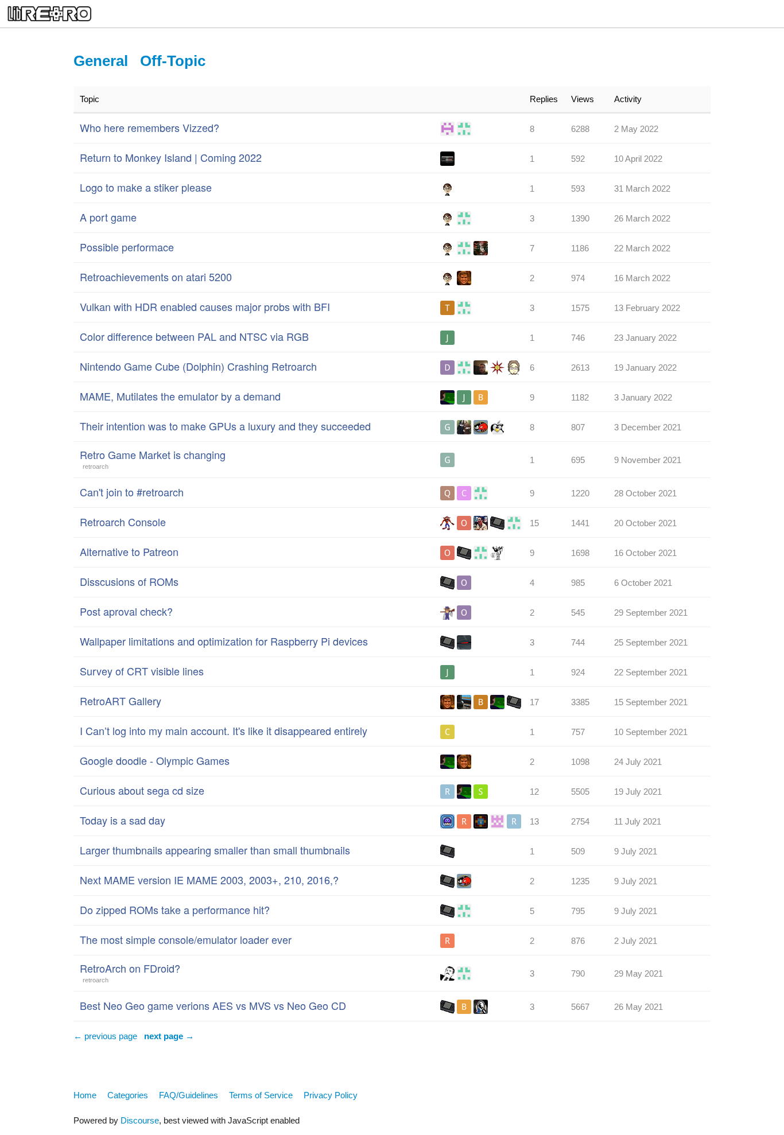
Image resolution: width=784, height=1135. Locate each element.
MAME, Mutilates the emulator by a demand (180, 395)
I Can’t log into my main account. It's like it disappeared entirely (223, 730)
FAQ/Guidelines (188, 1095)
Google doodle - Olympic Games (155, 760)
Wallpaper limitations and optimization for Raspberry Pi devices (224, 640)
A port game (108, 216)
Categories (127, 1095)
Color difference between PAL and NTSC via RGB (194, 336)
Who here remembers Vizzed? (149, 127)
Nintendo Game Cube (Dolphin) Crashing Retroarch (198, 366)
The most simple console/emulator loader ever (186, 939)
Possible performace (127, 246)
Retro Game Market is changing (153, 454)
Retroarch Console (123, 521)
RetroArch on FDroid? (130, 968)
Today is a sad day (122, 820)
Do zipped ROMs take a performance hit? (175, 909)
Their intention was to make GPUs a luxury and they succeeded (225, 425)
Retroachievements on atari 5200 (156, 276)
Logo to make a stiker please (146, 187)
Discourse (140, 1120)
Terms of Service (261, 1095)
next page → (169, 1036)
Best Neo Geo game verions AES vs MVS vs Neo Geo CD (213, 1005)
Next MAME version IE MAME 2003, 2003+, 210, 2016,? (209, 879)
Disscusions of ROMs (129, 581)
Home (84, 1095)
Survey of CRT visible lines (142, 670)
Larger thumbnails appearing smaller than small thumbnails (215, 849)
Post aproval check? (126, 611)
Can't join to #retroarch (132, 491)
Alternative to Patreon (129, 551)
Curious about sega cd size (142, 790)
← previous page (105, 1036)
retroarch (95, 466)
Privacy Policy (331, 1095)
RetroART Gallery (120, 700)
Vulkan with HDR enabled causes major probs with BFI (205, 306)
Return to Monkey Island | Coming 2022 (171, 157)
